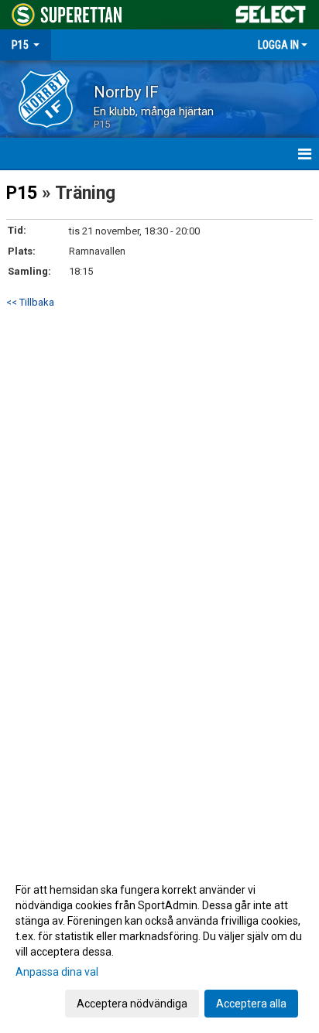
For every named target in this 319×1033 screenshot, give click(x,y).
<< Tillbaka (30, 302)
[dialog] (159, 946)
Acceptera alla (251, 1003)
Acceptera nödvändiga (132, 1003)
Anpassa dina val (56, 972)
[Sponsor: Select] (271, 11)
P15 (21, 193)
